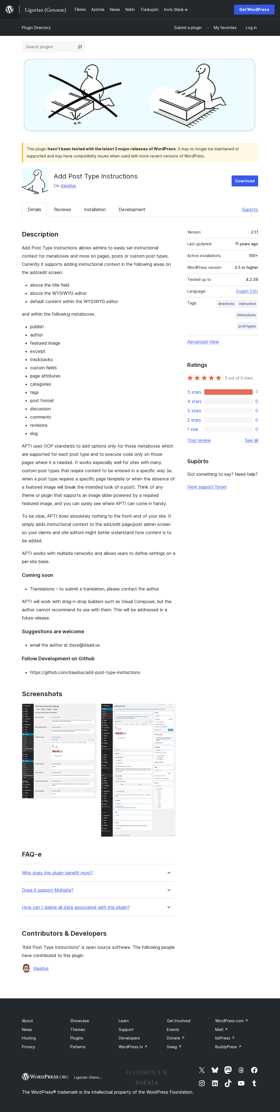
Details (34, 209)
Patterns (78, 1046)
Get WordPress (254, 9)
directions (226, 304)
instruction (247, 304)
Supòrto (250, 209)
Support (126, 1029)
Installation (95, 209)
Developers (129, 1038)
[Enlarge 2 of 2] (168, 711)
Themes (77, 1029)
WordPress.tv (133, 1046)
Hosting (29, 1038)
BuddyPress (228, 1046)
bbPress (225, 1038)
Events (173, 1029)
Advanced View (203, 341)
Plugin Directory (36, 27)
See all (251, 440)
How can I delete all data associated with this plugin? (76, 907)
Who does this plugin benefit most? (57, 872)
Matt (221, 1029)
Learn (124, 1020)
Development (132, 209)
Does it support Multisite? (47, 890)
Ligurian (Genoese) (90, 1077)
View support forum (207, 486)
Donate (176, 1038)
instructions (246, 315)
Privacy (28, 1046)
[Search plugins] (79, 46)
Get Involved (178, 1020)
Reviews (62, 209)
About (27, 1020)
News (27, 1029)
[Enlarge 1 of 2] (89, 711)
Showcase (79, 1020)
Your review (199, 440)
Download (245, 180)
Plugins (76, 1038)
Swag (174, 1046)
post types (247, 326)
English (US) (247, 291)
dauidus (68, 185)
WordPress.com (231, 1020)
